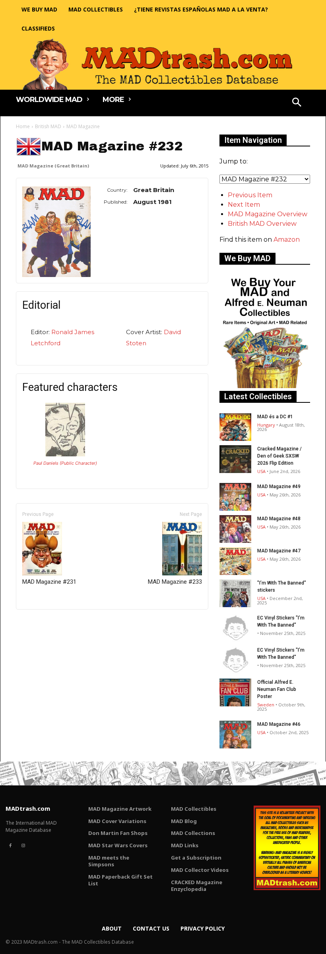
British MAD (48, 126)
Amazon (287, 239)
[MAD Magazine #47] (235, 561)
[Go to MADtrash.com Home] (163, 64)
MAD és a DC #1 (275, 416)
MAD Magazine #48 (279, 518)
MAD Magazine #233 (175, 581)
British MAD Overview (262, 223)
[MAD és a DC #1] (235, 427)
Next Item (244, 204)
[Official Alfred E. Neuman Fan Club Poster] (235, 692)
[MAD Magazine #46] (235, 734)
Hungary (266, 425)
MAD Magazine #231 (49, 581)
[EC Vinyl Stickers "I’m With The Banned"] (235, 628)
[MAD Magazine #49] (235, 497)
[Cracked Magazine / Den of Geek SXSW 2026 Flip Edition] (235, 459)
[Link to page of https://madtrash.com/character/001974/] (65, 454)
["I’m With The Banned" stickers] (235, 593)
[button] (296, 103)
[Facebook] (10, 845)
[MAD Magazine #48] (235, 529)
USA (261, 471)
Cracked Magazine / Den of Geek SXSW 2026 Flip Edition (279, 456)
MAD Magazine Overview (267, 214)
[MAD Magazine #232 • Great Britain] (56, 232)
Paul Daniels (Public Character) (65, 463)
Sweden (265, 705)
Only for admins (43, 623)
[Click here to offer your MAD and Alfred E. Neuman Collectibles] (264, 386)
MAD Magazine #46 (279, 724)
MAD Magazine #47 (279, 551)
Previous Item (250, 195)
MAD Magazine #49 (279, 486)
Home (23, 126)
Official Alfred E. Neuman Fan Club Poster (276, 689)
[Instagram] (23, 845)
